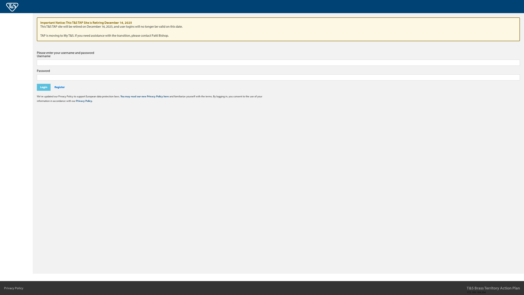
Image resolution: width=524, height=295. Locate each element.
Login (43, 87)
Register (59, 87)
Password (43, 70)
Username (44, 56)
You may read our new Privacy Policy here (144, 96)
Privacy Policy (84, 100)
